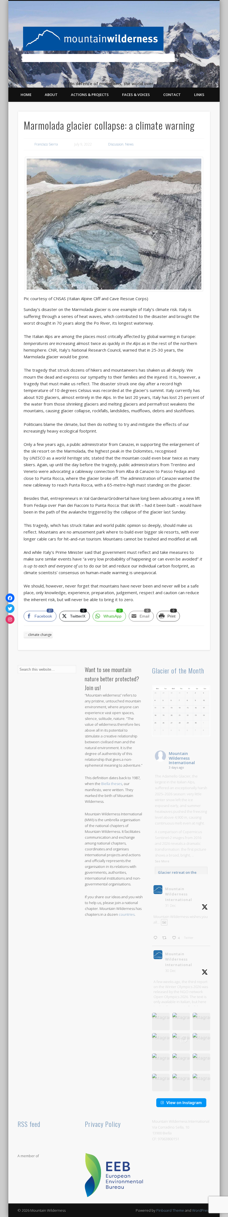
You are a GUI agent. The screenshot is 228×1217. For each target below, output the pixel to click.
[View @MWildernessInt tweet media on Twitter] (164, 922)
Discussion (115, 144)
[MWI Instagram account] (10, 619)
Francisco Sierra (46, 144)
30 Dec (170, 970)
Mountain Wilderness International (182, 758)
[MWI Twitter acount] (10, 608)
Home (26, 94)
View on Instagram (184, 1102)
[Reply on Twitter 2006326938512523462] (156, 937)
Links (199, 94)
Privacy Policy (103, 1124)
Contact (172, 94)
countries (127, 914)
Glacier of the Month (178, 670)
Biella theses (111, 783)
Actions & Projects (90, 94)
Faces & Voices (136, 94)
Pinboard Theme (170, 1210)
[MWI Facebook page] (10, 597)
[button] (161, 1021)
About (51, 94)
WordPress (201, 1210)
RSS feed (29, 1124)
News (129, 144)
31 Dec (170, 905)
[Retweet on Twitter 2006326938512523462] (166, 937)
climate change (40, 634)
